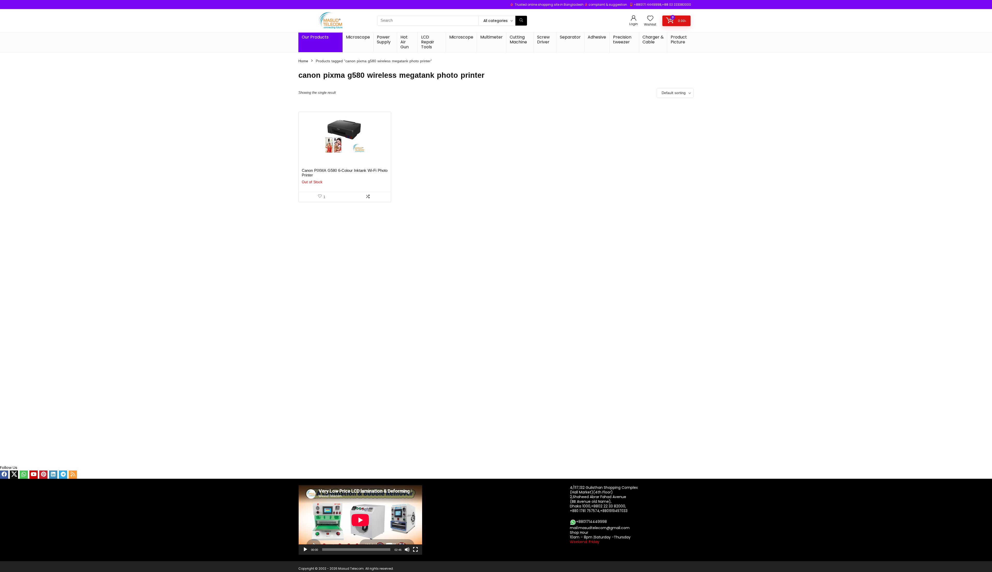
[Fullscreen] (415, 549)
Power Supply (384, 39)
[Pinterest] (43, 474)
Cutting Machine (518, 39)
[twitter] (14, 474)
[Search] (521, 21)
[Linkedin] (53, 474)
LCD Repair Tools (427, 42)
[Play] (305, 549)
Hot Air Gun (404, 42)
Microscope (358, 37)
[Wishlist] (650, 18)
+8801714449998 (591, 521)
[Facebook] (4, 474)
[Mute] (407, 549)
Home (303, 61)
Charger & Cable (653, 39)
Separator (570, 37)
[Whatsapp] (24, 474)
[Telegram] (63, 474)
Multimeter (491, 37)
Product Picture (679, 39)
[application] (360, 520)
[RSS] (73, 474)
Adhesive (597, 37)
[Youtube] (33, 474)
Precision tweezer (622, 39)
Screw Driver (543, 39)
